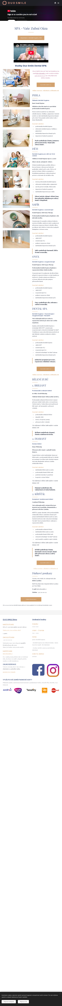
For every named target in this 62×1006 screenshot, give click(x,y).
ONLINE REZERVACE (9, 664)
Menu (58, 3)
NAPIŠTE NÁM (7, 651)
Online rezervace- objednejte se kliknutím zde (45, 90)
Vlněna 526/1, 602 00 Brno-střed (12, 630)
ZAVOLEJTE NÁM (8, 637)
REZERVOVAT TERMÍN (9, 672)
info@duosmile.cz (41, 73)
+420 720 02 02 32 (39, 75)
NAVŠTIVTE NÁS (8, 624)
